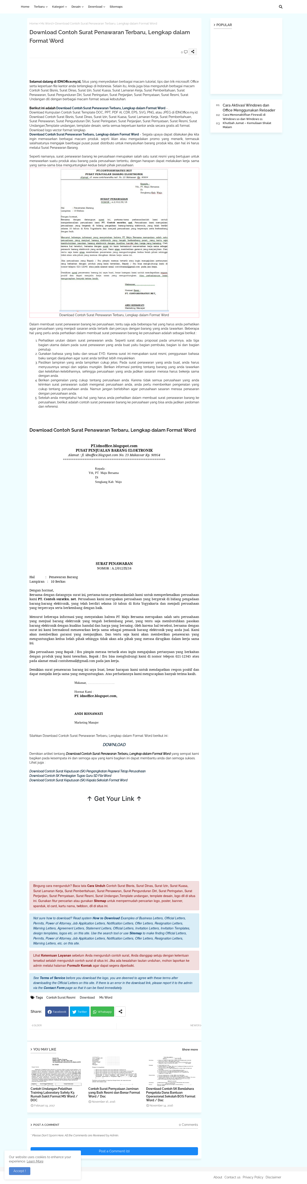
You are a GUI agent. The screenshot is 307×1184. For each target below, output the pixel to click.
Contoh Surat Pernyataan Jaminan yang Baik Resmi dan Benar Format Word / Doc (114, 1092)
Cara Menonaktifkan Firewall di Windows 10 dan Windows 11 (244, 116)
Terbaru (39, 6)
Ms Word (46, 23)
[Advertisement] (111, 68)
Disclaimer (273, 1177)
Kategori (58, 6)
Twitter (82, 1011)
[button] (280, 6)
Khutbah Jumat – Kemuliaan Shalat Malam (247, 125)
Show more (190, 1049)
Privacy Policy (253, 1177)
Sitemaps (116, 6)
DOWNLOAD (114, 744)
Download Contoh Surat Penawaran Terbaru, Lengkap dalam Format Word (110, 108)
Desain (76, 6)
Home (25, 6)
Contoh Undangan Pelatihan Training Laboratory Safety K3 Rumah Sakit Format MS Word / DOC (54, 1094)
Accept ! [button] (19, 1171)
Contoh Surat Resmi (60, 997)
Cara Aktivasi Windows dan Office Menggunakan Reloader (249, 107)
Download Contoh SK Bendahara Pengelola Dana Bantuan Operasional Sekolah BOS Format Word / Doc (170, 1094)
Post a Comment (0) (114, 1151)
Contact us (232, 1177)
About (218, 1177)
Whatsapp (105, 1011)
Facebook (59, 1011)
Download (95, 6)
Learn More (35, 1161)
